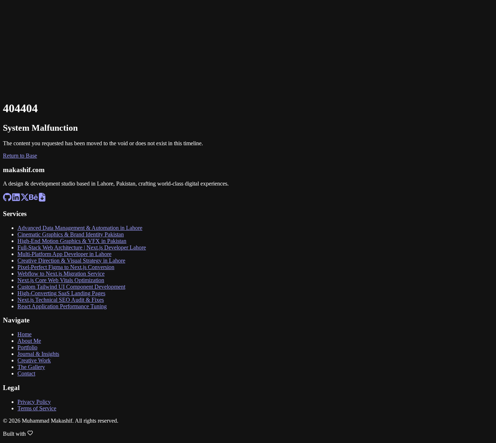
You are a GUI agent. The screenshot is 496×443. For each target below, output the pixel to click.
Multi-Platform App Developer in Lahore (64, 254)
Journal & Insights (38, 354)
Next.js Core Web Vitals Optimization (60, 280)
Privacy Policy (34, 402)
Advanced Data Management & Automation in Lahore (79, 228)
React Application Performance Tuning (62, 306)
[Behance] (6, 34)
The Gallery (31, 367)
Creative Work (34, 360)
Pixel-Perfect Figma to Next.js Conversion (65, 267)
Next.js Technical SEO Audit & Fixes (60, 300)
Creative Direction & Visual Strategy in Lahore (71, 260)
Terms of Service (36, 408)
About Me (29, 341)
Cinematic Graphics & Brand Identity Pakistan (70, 234)
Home (24, 334)
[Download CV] (6, 42)
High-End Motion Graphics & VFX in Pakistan (71, 241)
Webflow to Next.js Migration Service (61, 274)
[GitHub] (6, 10)
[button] (248, 10)
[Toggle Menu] (10, 52)
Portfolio (27, 347)
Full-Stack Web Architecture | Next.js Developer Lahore (81, 247)
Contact (26, 373)
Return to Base (20, 156)
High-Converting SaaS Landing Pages (61, 293)
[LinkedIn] (6, 18)
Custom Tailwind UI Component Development (71, 287)
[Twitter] (6, 26)
